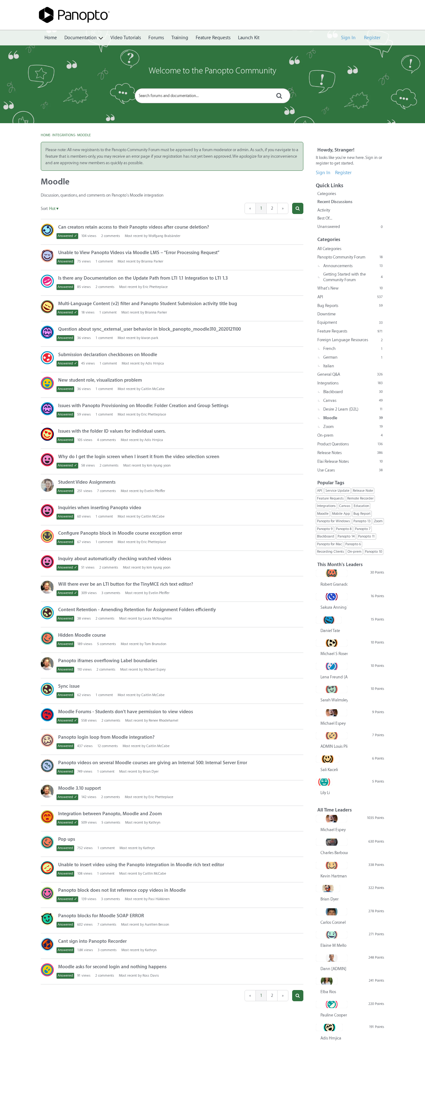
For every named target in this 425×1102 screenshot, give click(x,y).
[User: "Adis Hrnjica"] (329, 1027)
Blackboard (353, 391)
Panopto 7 (363, 529)
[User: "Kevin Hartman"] (332, 865)
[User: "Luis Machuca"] (47, 816)
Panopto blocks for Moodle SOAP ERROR (101, 915)
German (353, 357)
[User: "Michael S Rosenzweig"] (332, 643)
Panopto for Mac (329, 544)
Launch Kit (248, 37)
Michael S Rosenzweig (334, 653)
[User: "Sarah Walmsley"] (332, 689)
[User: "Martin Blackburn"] (47, 918)
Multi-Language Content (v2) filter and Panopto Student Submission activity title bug (147, 303)
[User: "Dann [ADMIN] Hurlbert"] (332, 958)
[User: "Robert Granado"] (332, 573)
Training (179, 37)
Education (361, 506)
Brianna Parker (152, 261)
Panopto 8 (344, 529)
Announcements (353, 265)
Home (50, 37)
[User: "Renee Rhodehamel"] (47, 714)
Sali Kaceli (329, 769)
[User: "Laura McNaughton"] (47, 612)
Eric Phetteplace (155, 287)
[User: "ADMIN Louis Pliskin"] (332, 735)
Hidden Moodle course (82, 635)
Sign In (348, 37)
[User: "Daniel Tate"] (329, 620)
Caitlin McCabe (153, 389)
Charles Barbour (334, 852)
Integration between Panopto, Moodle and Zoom (110, 813)
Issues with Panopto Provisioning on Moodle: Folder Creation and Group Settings (143, 405)
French (353, 348)
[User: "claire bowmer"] (47, 485)
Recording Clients (330, 552)
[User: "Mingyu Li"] (47, 867)
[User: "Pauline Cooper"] (332, 1004)
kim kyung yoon (158, 465)
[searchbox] (212, 95)
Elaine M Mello (333, 945)
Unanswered (350, 226)
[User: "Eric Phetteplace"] (47, 587)
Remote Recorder (360, 498)
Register (372, 37)
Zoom (353, 426)
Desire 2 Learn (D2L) (353, 409)
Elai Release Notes (350, 461)
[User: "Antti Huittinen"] (47, 306)
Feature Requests (213, 37)
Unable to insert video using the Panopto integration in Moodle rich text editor (141, 864)
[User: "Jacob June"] (47, 434)
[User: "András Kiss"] (47, 536)
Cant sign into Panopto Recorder (92, 941)
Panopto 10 (373, 552)
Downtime (326, 314)
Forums (156, 37)
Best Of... (324, 218)
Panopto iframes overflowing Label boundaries (107, 660)
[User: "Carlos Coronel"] (331, 911)
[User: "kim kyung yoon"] (47, 459)
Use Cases (350, 470)
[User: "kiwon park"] (47, 332)
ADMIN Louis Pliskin (334, 746)
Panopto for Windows (333, 521)
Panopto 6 (353, 544)
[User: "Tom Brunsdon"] (47, 638)
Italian (328, 366)
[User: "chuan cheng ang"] (47, 944)
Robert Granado (334, 584)
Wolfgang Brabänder (164, 236)
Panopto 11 (366, 536)
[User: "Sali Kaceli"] (327, 759)
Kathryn (154, 823)
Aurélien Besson (157, 925)
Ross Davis (150, 976)
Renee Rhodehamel (163, 720)
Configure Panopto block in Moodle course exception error (120, 533)
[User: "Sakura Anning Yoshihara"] (332, 596)
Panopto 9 (325, 529)
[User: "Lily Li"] (324, 782)
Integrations (350, 383)
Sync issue (69, 686)
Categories (326, 193)
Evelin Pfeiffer (154, 491)
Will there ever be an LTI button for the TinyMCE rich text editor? (125, 584)
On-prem (350, 435)
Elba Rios (328, 991)
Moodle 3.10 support (79, 788)
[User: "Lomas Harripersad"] (47, 765)
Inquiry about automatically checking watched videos (114, 558)
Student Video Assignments (86, 482)
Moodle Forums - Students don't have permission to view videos (125, 711)
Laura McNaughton (157, 618)
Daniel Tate (330, 630)
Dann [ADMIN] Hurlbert (334, 968)
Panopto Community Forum (350, 257)
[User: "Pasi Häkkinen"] (47, 893)
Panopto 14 (346, 536)
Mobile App (341, 514)
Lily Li (325, 792)
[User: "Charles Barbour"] (332, 842)
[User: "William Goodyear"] (47, 357)
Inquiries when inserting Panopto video (99, 507)
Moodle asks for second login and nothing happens (112, 966)
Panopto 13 (362, 521)
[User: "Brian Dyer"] (328, 888)
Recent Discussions (335, 201)
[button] (297, 208)
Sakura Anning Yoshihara (334, 607)
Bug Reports (350, 305)
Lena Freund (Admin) (334, 677)
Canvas (353, 400)
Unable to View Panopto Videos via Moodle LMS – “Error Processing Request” (138, 252)
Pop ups (66, 839)
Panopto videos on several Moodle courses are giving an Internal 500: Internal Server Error (152, 762)
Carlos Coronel (333, 922)
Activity (323, 210)
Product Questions (350, 444)
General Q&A (350, 374)
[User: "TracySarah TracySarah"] (47, 740)
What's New (350, 288)
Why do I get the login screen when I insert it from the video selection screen (138, 456)
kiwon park (149, 338)
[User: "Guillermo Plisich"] (47, 383)
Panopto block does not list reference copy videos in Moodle (122, 890)
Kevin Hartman (333, 876)
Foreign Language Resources (350, 339)
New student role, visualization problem (100, 380)
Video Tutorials (125, 37)
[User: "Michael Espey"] (331, 712)
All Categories (329, 248)
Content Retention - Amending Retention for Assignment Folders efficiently (137, 609)
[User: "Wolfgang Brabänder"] (47, 230)
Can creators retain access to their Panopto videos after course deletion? (133, 227)
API (350, 297)
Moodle (353, 418)
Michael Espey (155, 669)
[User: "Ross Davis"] (47, 969)
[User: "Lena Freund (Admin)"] (332, 666)
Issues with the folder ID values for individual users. (112, 431)
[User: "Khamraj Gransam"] (47, 255)
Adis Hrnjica (154, 363)
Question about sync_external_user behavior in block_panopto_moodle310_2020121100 (149, 329)
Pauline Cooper (333, 1015)
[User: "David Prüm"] (47, 281)
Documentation (80, 37)
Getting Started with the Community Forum (353, 277)
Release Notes (350, 452)
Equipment (350, 322)
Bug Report (362, 514)
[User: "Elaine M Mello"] (332, 934)
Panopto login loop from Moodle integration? (106, 737)
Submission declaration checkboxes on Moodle (107, 354)
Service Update (337, 491)
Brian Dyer (151, 772)
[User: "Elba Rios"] (327, 981)
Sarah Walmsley (334, 700)
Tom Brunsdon (155, 644)
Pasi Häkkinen (159, 899)
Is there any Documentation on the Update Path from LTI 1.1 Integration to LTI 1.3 (143, 278)
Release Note (363, 491)
